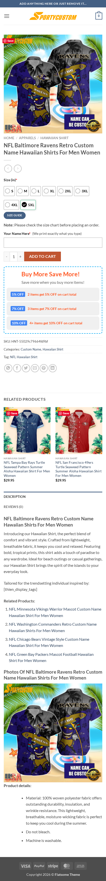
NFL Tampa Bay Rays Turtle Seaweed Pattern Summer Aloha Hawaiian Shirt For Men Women (27, 469)
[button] (7, 16)
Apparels (27, 138)
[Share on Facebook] (17, 368)
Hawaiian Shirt (54, 138)
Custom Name (31, 349)
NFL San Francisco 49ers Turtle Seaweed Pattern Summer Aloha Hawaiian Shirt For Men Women (78, 469)
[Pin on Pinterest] (44, 368)
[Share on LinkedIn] (53, 368)
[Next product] (8, 168)
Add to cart (42, 256)
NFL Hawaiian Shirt (23, 357)
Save (10, 41)
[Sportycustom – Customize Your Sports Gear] (53, 16)
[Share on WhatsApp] (8, 368)
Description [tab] (15, 497)
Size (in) (10, 180)
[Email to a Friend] (35, 368)
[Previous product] (17, 168)
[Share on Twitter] (26, 368)
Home (9, 138)
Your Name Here (17, 233)
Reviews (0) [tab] (13, 507)
